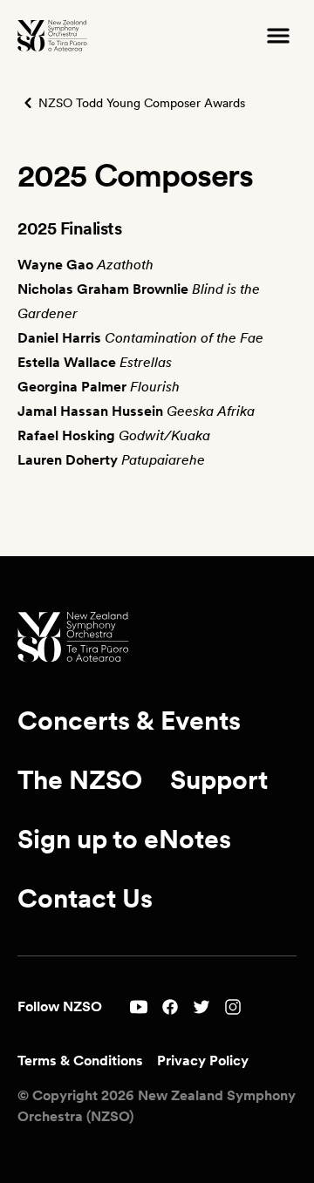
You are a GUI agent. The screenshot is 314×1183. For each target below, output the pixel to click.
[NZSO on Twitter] (201, 1007)
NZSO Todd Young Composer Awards (141, 103)
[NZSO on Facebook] (170, 1007)
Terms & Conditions (80, 1060)
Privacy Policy (203, 1060)
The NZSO (79, 779)
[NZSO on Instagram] (233, 1007)
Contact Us (85, 898)
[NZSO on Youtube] (138, 1007)
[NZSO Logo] (52, 35)
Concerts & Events (129, 720)
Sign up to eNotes (124, 838)
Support (219, 779)
